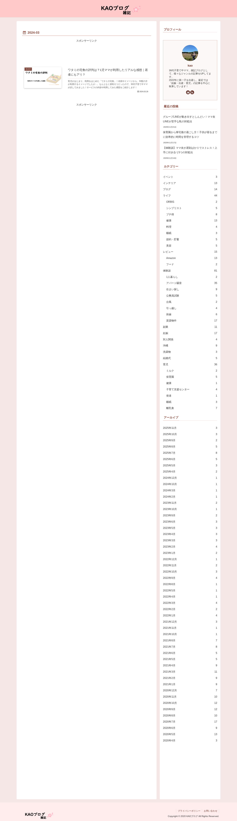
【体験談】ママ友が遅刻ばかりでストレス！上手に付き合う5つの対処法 (190, 150)
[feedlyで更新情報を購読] (188, 92)
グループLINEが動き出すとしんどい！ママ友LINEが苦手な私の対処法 (189, 119)
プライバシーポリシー (189, 811)
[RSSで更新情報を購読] (192, 92)
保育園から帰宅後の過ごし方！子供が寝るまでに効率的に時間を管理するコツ (190, 134)
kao (190, 65)
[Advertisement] (86, 52)
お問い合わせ (210, 811)
